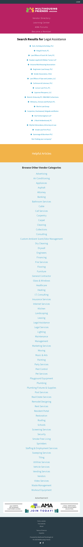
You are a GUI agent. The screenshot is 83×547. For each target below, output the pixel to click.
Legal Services (41, 327)
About (41, 526)
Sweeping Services (41, 452)
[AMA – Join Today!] (41, 507)
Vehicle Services (41, 466)
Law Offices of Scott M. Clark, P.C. (43, 55)
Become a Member (41, 31)
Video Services (41, 480)
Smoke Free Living (41, 438)
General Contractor (41, 275)
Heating (41, 289)
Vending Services (41, 471)
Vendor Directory (41, 18)
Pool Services (41, 392)
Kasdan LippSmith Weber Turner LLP (42, 60)
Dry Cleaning (41, 243)
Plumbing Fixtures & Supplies (41, 387)
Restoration (41, 415)
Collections (41, 229)
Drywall (41, 248)
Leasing (41, 317)
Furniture (41, 271)
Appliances (41, 183)
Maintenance (41, 336)
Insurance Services (41, 299)
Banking (42, 196)
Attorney (41, 192)
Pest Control (42, 369)
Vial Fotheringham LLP (42, 116)
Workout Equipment (41, 490)
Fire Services (41, 262)
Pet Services (42, 373)
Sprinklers (41, 443)
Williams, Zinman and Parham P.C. (42, 102)
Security (42, 434)
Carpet (41, 220)
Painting (41, 359)
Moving (41, 350)
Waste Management (41, 485)
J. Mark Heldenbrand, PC (43, 120)
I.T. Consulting (41, 294)
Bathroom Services (41, 201)
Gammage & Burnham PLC (43, 134)
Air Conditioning (41, 178)
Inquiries (41, 533)
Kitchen (41, 308)
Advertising (41, 173)
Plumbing (41, 383)
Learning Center (41, 22)
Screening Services (41, 429)
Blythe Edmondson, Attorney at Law (42, 125)
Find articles (41, 524)
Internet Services (41, 303)
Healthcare (41, 285)
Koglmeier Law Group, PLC (43, 69)
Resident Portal (41, 410)
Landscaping (41, 313)
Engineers (41, 252)
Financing (41, 257)
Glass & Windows (41, 280)
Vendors (41, 476)
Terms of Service (41, 530)
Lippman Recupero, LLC (43, 92)
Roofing (41, 420)
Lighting (42, 331)
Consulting (41, 234)
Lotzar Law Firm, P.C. (42, 88)
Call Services (41, 210)
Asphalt (41, 187)
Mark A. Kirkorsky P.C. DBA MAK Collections (43, 97)
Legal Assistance (42, 322)
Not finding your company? (42, 139)
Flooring (41, 266)
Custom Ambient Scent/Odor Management (41, 238)
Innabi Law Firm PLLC (43, 130)
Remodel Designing (41, 401)
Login (78, 2)
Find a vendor (41, 521)
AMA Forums (41, 27)
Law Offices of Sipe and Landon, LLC (43, 78)
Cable (41, 206)
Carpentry (41, 215)
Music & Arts (41, 355)
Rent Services (41, 406)
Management (41, 341)
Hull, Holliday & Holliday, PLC (43, 46)
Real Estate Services (41, 396)
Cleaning (41, 224)
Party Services (41, 364)
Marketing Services (41, 345)
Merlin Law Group (42, 106)
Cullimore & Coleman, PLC (43, 83)
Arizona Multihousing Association (42, 64)
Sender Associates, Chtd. (43, 74)
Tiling (41, 457)
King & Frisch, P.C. (42, 51)
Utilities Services (41, 462)
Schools (41, 424)
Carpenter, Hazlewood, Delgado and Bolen (42, 111)
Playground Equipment (41, 378)
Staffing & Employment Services (41, 448)
